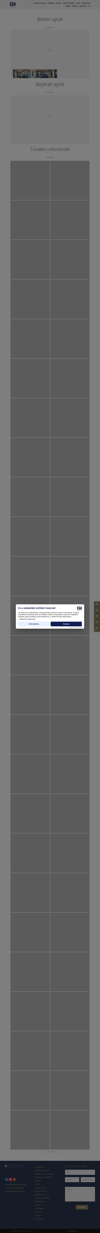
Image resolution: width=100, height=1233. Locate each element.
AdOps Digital (80, 627)
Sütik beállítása (34, 624)
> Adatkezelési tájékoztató (26, 619)
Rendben (66, 624)
